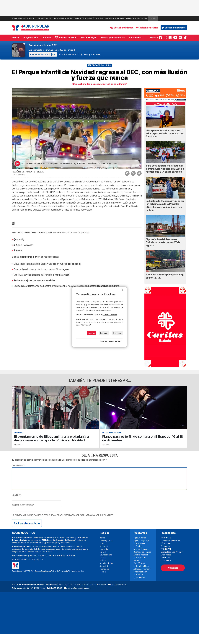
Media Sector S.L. (116, 341)
